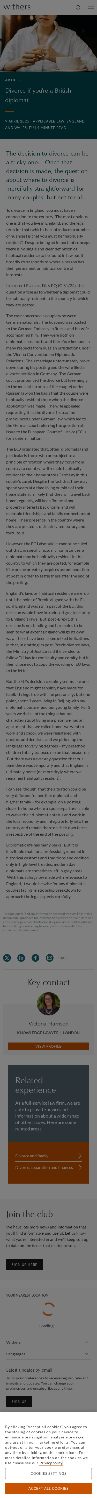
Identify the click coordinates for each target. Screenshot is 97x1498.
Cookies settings (48, 1473)
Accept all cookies (48, 1488)
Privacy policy (51, 1463)
